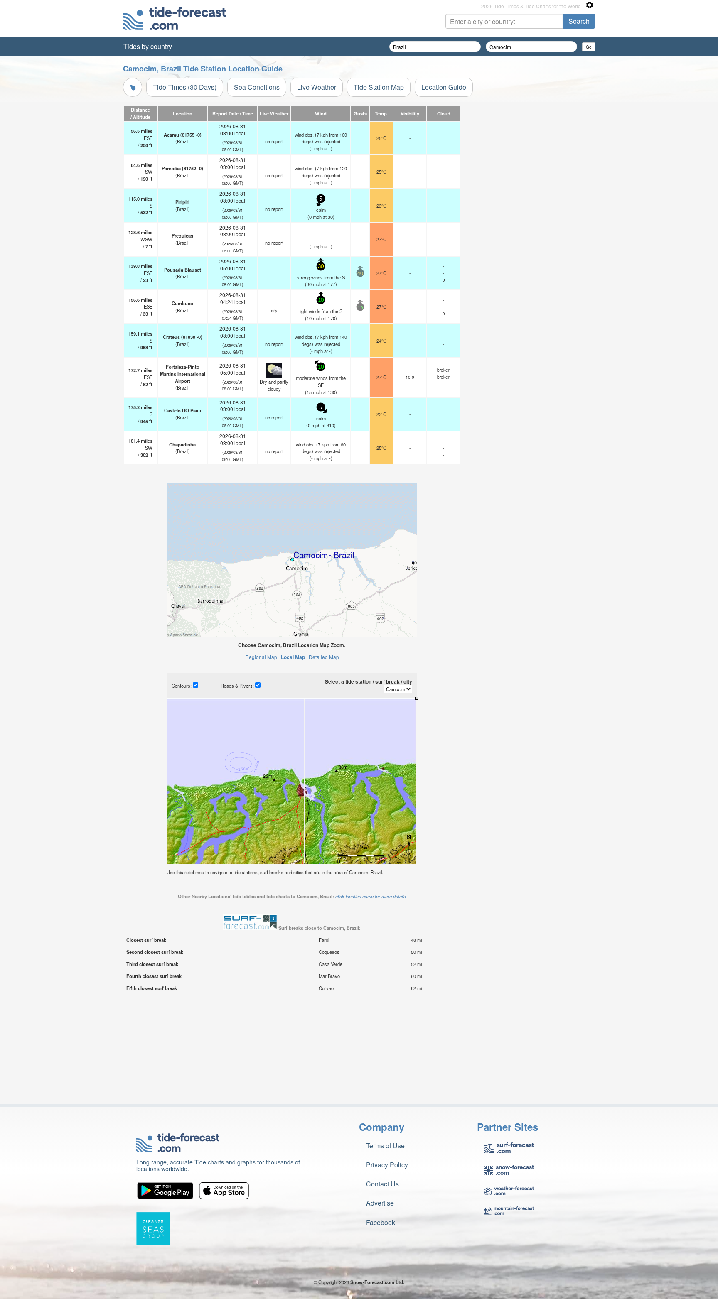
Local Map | (294, 657)
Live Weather (316, 87)
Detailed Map (324, 656)
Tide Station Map (379, 87)
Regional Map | (262, 656)
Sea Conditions (257, 87)
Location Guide (443, 87)
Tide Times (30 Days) (184, 87)
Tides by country (147, 46)
